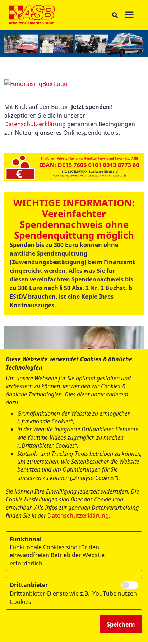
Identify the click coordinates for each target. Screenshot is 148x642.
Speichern (121, 624)
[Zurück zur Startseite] (32, 15)
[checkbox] (129, 585)
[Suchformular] (115, 15)
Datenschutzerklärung (35, 124)
